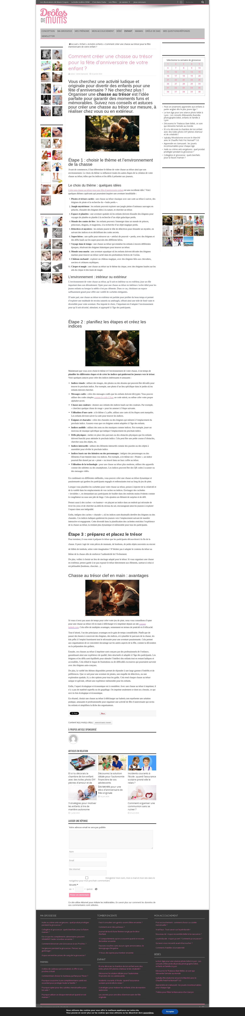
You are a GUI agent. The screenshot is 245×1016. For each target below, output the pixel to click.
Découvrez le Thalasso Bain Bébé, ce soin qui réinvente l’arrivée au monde (183, 124)
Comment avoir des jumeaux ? (112, 927)
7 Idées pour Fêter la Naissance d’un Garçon (175, 992)
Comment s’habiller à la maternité (170, 947)
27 (176, 83)
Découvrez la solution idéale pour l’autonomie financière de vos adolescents (111, 778)
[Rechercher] (202, 2)
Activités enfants (95, 44)
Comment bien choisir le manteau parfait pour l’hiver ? (65, 976)
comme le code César (103, 397)
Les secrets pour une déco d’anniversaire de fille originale (110, 790)
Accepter (170, 1011)
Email (71, 860)
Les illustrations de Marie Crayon (54, 2)
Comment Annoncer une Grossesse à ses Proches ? (64, 943)
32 (176, 87)
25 (199, 79)
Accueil (74, 44)
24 (191, 79)
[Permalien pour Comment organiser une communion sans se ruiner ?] (142, 799)
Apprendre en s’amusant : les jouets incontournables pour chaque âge (180, 144)
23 (183, 79)
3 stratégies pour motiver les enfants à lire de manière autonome (82, 806)
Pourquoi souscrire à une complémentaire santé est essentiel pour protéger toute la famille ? (64, 981)
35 (199, 87)
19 (191, 75)
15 (199, 71)
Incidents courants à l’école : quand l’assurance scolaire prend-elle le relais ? (142, 778)
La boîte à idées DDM (80, 2)
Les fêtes (113, 2)
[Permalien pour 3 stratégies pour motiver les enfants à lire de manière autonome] (82, 799)
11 (168, 71)
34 (191, 87)
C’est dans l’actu (99, 2)
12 (176, 71)
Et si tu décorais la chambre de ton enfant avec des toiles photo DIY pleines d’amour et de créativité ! (81, 779)
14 (191, 71)
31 (168, 87)
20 (199, 75)
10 (199, 68)
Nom (71, 851)
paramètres (148, 1013)
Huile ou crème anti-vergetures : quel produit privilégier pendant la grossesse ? (184, 150)
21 (168, 79)
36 (168, 91)
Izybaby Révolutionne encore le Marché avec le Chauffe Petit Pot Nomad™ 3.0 (182, 139)
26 (168, 83)
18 (183, 75)
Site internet (74, 869)
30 (199, 83)
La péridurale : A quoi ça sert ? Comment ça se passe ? (179, 938)
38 (183, 91)
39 (191, 91)
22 (176, 79)
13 (183, 71)
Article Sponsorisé (82, 74)
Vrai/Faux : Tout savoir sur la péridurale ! (173, 929)
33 (183, 87)
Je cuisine (124, 2)
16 (168, 75)
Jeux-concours (140, 2)
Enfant (83, 44)
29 (191, 83)
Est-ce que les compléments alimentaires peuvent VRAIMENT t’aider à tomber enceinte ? (63, 937)
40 (199, 91)
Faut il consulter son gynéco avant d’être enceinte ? (120, 922)
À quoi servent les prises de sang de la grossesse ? (64, 955)
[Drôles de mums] (53, 21)
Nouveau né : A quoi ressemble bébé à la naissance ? (179, 934)
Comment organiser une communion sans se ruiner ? (141, 806)
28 (183, 83)
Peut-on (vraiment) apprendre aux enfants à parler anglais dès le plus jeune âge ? (184, 108)
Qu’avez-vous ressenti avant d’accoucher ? (174, 943)
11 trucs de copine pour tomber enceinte (116, 952)
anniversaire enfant (103, 723)
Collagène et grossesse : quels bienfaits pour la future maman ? (182, 156)
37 (176, 91)
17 (176, 75)
